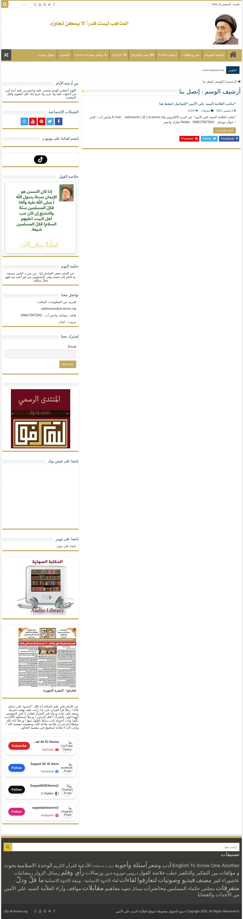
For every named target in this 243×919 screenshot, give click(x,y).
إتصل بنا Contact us (103, 866)
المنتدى (65, 55)
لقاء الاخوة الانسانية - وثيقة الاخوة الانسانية (81, 880)
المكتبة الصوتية (214, 55)
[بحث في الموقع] (4, 4)
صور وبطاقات (191, 55)
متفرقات (205, 110)
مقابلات (93, 888)
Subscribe (19, 746)
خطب (171, 872)
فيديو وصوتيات (176, 879)
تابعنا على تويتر (67, 539)
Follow (17, 768)
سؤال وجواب (46, 55)
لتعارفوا (147, 880)
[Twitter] (49, 4)
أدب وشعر (159, 865)
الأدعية (84, 865)
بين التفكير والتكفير (198, 872)
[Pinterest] (45, 4)
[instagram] (35, 4)
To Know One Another (214, 865)
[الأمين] (225, 27)
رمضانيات (23, 872)
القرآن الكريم (65, 865)
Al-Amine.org (19, 911)
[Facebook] (53, 4)
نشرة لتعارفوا (140, 55)
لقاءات (127, 880)
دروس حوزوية (125, 872)
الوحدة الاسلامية (34, 865)
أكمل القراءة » (224, 130)
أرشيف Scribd (168, 55)
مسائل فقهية (132, 889)
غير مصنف (208, 880)
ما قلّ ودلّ (30, 879)
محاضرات (155, 888)
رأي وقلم (72, 872)
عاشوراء (230, 880)
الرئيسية (233, 54)
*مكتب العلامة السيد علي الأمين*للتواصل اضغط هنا (197, 104)
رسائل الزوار (47, 872)
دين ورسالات (98, 872)
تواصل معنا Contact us (89, 55)
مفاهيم (112, 888)
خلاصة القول (152, 872)
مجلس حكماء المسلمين (191, 888)
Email (72, 346)
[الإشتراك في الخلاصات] (83, 91)
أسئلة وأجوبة (131, 865)
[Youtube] (40, 4)
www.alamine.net (213, 70)
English (117, 55)
